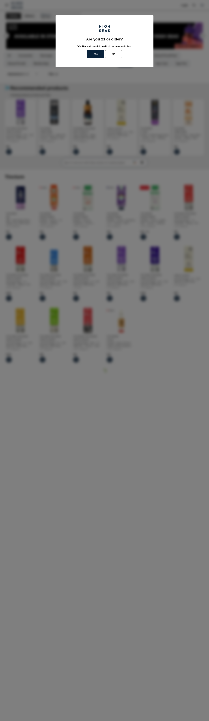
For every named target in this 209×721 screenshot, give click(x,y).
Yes (95, 54)
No (113, 54)
